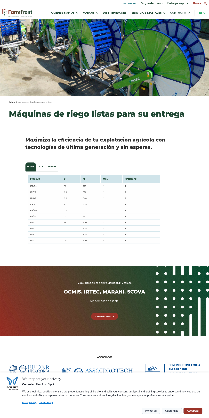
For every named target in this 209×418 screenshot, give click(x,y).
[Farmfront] (17, 13)
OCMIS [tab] (30, 166)
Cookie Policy (46, 402)
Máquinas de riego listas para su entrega (35, 102)
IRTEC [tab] (41, 166)
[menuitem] (129, 3)
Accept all (193, 410)
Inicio (12, 102)
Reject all (151, 410)
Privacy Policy (29, 402)
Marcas (89, 12)
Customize (171, 410)
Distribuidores (115, 12)
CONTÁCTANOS (104, 316)
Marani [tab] (52, 166)
